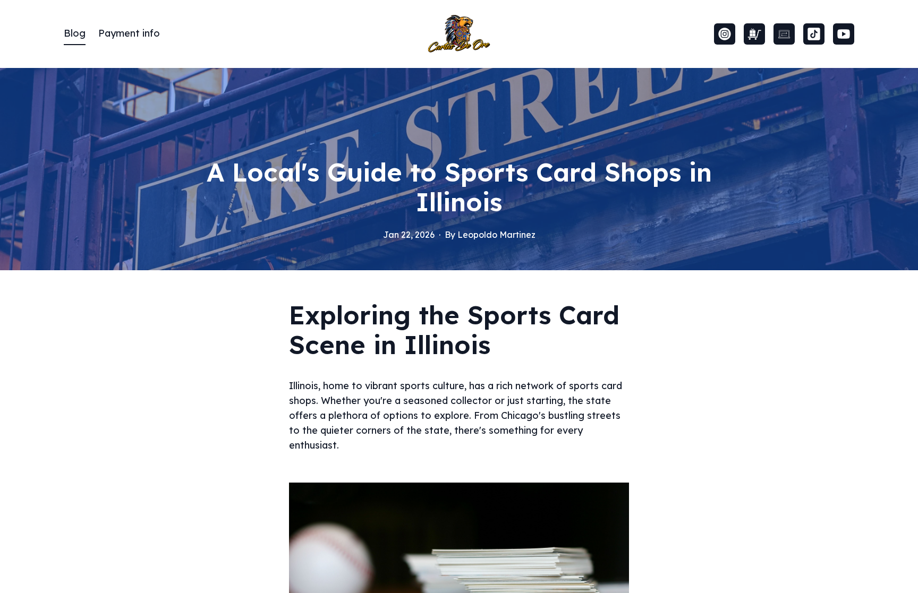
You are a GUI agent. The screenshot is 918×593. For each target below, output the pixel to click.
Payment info (129, 33)
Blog (75, 33)
